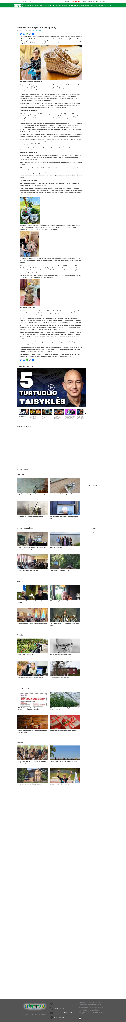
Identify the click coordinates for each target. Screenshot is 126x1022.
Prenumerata (91, 1)
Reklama (84, 1)
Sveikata (64, 5)
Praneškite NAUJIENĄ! (76, 1)
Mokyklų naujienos (55, 5)
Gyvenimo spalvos (84, 5)
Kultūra (70, 5)
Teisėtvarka (35, 5)
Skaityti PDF (98, 1)
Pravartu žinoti (103, 5)
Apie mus (67, 1)
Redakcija (21, 30)
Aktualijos (28, 5)
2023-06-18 (28, 30)
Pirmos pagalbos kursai (94, 532)
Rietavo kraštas (44, 5)
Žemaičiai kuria (94, 5)
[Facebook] (104, 1)
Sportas (76, 5)
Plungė (20, 635)
